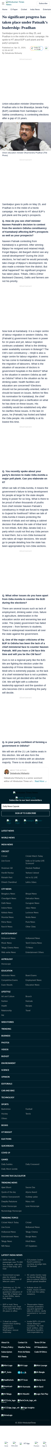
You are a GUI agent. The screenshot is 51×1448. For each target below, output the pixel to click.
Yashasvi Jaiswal (32, 884)
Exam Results (7, 996)
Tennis (28, 1125)
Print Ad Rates (24, 1363)
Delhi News (6, 914)
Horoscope (6, 975)
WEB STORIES (7, 1033)
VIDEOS (4, 1060)
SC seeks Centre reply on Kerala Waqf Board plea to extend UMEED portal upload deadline (37, 1289)
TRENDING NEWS (9, 1194)
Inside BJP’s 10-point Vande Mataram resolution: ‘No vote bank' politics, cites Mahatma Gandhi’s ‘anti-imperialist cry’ (36, 1337)
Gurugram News (32, 914)
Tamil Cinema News (34, 954)
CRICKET (5, 862)
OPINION (5, 1088)
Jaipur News (31, 919)
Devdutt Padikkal (33, 879)
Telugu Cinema (32, 1243)
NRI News (5, 1257)
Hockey (4, 1125)
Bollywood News (8, 949)
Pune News (30, 933)
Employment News (33, 991)
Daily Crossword (32, 1175)
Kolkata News (7, 923)
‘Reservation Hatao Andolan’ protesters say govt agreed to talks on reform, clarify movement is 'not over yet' (36, 1320)
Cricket (24, 9)
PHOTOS (5, 1053)
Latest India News (11, 1266)
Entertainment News (10, 1247)
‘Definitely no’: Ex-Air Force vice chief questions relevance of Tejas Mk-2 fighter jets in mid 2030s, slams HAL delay (12, 1303)
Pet (2, 1026)
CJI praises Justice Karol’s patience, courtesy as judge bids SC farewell (36, 1273)
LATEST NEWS (7, 842)
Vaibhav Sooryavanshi (10, 1208)
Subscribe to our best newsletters (25, 811)
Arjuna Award (31, 1203)
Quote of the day (8, 1203)
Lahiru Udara (31, 893)
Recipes (29, 1017)
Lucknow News (32, 923)
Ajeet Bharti (6, 1198)
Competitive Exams (9, 991)
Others (4, 1129)
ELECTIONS (6, 1150)
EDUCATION (6, 982)
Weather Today (24, 1358)
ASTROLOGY (7, 970)
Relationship (6, 1021)
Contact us (22, 1353)
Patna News (6, 933)
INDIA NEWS (7, 855)
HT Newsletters (40, 1358)
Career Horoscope (9, 1217)
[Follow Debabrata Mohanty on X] (25, 53)
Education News (32, 996)
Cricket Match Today (34, 867)
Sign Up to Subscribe (25, 824)
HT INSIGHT (6, 1143)
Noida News (31, 928)
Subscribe (43, 3)
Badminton (6, 1120)
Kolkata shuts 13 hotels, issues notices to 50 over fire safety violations (36, 1301)
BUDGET (5, 1067)
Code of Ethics (40, 1363)
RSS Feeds (22, 1367)
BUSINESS (5, 1047)
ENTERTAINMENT (9, 944)
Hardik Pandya (7, 884)
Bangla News (31, 1247)
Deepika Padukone (9, 1212)
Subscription (6, 1363)
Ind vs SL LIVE (32, 888)
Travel (28, 1021)
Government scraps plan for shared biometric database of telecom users (12, 1289)
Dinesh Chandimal (9, 893)
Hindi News (30, 1252)
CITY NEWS (6, 900)
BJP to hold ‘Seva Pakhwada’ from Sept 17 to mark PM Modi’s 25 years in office (12, 1318)
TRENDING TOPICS (9, 1229)
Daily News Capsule (11, 817)
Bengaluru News (8, 905)
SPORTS (5, 1115)
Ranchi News (6, 937)
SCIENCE (5, 1081)
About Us (5, 1353)
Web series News (8, 963)
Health (4, 1017)
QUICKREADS (7, 1157)
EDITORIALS (6, 1095)
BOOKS (4, 1136)
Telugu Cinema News (10, 958)
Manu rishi (30, 1212)
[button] (3, 3)
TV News (29, 958)
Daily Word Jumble (9, 1180)
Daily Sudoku (7, 1175)
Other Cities (31, 937)
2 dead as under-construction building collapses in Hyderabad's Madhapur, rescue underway (11, 1337)
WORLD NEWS (8, 849)
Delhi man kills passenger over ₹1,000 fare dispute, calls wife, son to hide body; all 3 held (13, 1275)
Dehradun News (32, 909)
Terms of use (39, 1353)
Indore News (6, 919)
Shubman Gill (7, 879)
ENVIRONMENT (8, 1074)
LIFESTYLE (5, 1003)
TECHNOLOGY (7, 1108)
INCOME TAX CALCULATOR (13, 1187)
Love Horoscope (32, 1217)
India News (35, 9)
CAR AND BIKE (8, 1101)
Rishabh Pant (6, 888)
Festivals (29, 1012)
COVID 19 (5, 1164)
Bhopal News (31, 905)
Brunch (29, 1007)
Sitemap (4, 1367)
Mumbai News (7, 928)
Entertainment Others (35, 963)
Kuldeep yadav (32, 1208)
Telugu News (6, 1252)
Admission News (8, 986)
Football (29, 1120)
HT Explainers (31, 1257)
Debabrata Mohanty (19, 773)
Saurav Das (30, 1198)
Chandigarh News (8, 909)
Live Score (5, 872)
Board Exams (31, 986)
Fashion (4, 1012)
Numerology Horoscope (11, 1222)
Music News (6, 954)
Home (4, 9)
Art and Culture (7, 1007)
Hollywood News (33, 949)
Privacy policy (7, 1358)
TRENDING (6, 1040)
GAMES (4, 1170)
